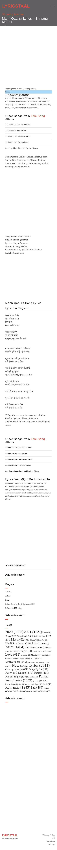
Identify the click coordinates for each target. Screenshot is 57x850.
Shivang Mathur (13, 14)
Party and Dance (19, 672)
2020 (40, 105)
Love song (25, 655)
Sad (37, 687)
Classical (47, 632)
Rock (47, 684)
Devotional (24, 636)
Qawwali (37, 681)
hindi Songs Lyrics (36, 647)
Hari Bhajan (32, 640)
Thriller (22, 691)
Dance (10, 636)
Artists (7, 596)
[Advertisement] (28, 56)
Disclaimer (50, 841)
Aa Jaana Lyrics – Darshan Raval (17, 136)
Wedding (45, 691)
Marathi (36, 655)
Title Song (38, 115)
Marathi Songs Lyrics (23, 658)
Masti (38, 658)
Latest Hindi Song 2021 (42, 651)
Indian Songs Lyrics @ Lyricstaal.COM (20, 604)
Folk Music (38, 636)
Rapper (38, 684)
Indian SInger (23, 651)
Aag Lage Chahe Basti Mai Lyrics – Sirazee (21, 148)
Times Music (18, 253)
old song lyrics (14, 669)
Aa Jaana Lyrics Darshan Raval (16, 142)
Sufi (12, 691)
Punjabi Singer (16, 676)
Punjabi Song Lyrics (27, 678)
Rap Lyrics (29, 684)
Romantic (17, 687)
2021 (33, 632)
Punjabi (41, 672)
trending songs (33, 691)
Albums (8, 592)
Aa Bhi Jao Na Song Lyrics (15, 130)
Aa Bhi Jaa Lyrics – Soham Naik (17, 124)
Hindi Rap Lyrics (18, 643)
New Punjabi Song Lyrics (36, 662)
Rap (21, 684)
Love (12, 108)
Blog (7, 600)
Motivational (16, 661)
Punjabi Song (32, 677)
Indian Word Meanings (13, 608)
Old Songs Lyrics (36, 669)
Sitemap (51, 844)
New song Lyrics (21, 108)
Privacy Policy (49, 835)
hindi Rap (42, 640)
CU (53, 838)
